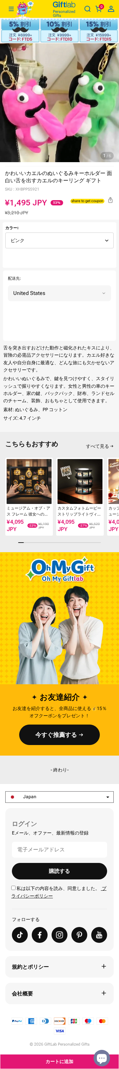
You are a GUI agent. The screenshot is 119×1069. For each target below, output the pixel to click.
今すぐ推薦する (56, 734)
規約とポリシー (30, 967)
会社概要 (22, 993)
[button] (8, 485)
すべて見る (97, 446)
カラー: (12, 228)
